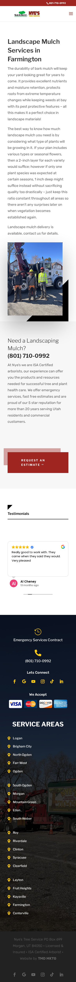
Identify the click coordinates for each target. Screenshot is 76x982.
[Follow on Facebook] (15, 681)
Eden (16, 810)
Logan (17, 738)
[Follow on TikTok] (52, 681)
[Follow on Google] (24, 681)
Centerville (20, 913)
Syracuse (19, 857)
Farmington (21, 905)
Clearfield (20, 866)
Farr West (20, 763)
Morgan (18, 794)
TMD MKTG (47, 958)
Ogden (18, 771)
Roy (16, 832)
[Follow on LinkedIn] (61, 681)
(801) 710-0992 (38, 661)
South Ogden (22, 785)
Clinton (18, 849)
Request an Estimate (33, 463)
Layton (18, 880)
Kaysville (19, 896)
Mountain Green (24, 802)
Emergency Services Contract (38, 640)
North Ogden (22, 755)
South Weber (22, 818)
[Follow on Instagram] (43, 681)
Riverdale (20, 841)
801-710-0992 (57, 3)
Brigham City (22, 746)
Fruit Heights (22, 888)
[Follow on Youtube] (33, 681)
